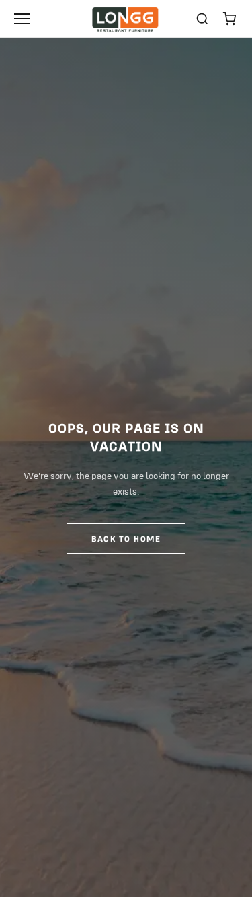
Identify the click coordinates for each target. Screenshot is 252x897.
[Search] (202, 19)
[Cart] (229, 19)
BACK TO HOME (126, 538)
